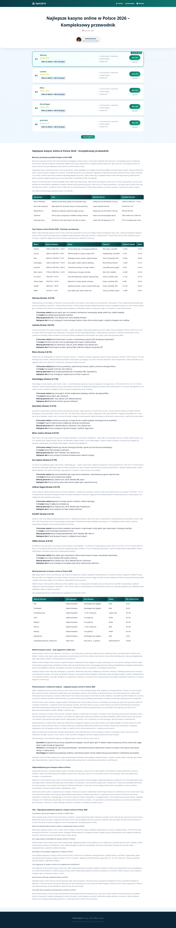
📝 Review (140, 3)
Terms (91, 918)
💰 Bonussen (129, 3)
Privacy (86, 918)
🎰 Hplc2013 (39, 3)
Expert (102, 918)
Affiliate (96, 918)
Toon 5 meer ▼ (88, 137)
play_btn (135, 57)
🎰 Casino (119, 3)
